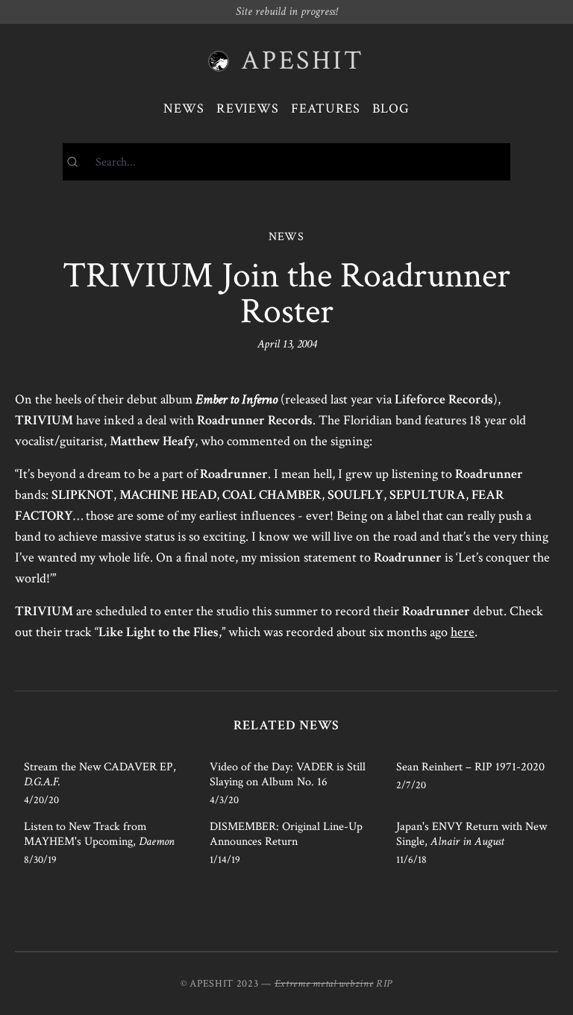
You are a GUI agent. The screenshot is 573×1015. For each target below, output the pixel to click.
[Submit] (79, 161)
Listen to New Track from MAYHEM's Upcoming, (99, 834)
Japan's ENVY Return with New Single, (471, 834)
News (183, 108)
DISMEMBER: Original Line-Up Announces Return (286, 834)
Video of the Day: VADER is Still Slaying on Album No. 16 (288, 774)
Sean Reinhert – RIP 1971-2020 (470, 767)
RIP (384, 983)
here (463, 632)
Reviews (247, 108)
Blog (391, 108)
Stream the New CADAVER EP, (100, 774)
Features (325, 108)
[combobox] (286, 161)
